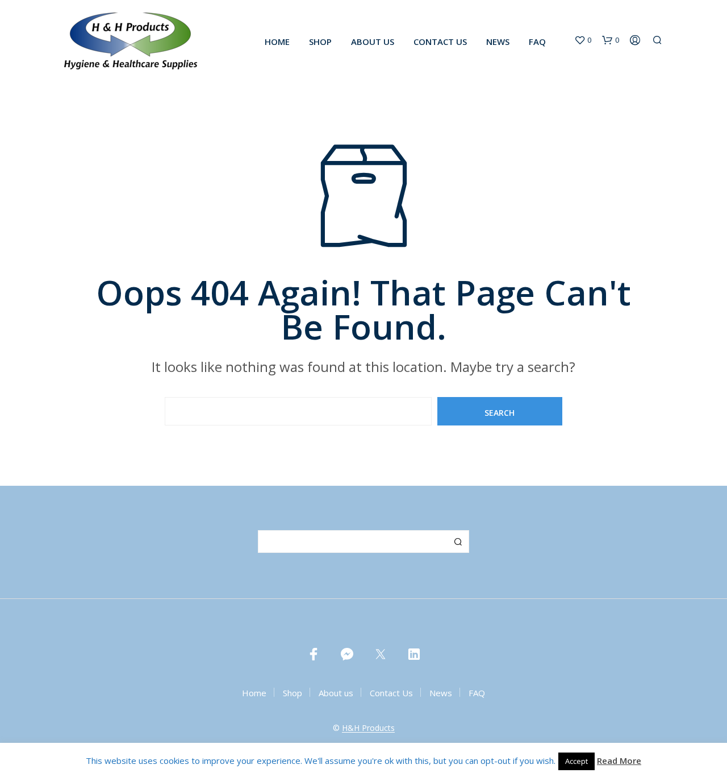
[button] (582, 40)
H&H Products (368, 728)
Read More (619, 760)
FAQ (537, 41)
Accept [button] (576, 761)
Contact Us (440, 41)
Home (277, 41)
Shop (320, 41)
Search (457, 541)
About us (372, 41)
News (497, 41)
